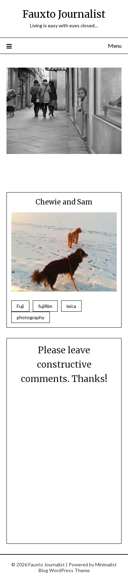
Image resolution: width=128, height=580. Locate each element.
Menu (115, 45)
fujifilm (45, 306)
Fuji (20, 306)
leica (71, 306)
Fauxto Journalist (64, 14)
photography (30, 317)
